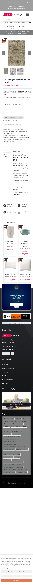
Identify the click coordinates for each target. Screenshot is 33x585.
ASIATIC (25, 418)
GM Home (23, 421)
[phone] (12, 353)
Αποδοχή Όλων (16, 580)
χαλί (21, 139)
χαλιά (23, 139)
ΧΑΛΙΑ (13, 472)
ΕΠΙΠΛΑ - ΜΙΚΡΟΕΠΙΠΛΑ (10, 446)
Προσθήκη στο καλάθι (13, 118)
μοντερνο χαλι (16, 139)
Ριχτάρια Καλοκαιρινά (9, 467)
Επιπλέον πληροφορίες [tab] (6, 155)
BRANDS (11, 131)
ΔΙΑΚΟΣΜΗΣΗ (7, 434)
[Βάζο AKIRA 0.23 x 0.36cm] (10, 226)
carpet (10, 135)
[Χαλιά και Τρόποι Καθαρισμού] (16, 401)
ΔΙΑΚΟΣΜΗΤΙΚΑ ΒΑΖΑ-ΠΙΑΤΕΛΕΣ (12, 436)
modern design (22, 137)
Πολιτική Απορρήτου (6, 568)
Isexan (6, 424)
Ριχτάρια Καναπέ (19, 467)
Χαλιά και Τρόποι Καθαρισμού (16, 404)
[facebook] (4, 353)
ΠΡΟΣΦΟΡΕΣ (7, 464)
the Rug (24, 426)
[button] (12, 124)
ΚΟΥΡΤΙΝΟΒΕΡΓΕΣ (8, 457)
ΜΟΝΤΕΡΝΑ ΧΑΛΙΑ (8, 133)
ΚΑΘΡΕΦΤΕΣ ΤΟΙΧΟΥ (9, 452)
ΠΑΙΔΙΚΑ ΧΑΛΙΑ (19, 462)
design (26, 135)
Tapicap (18, 426)
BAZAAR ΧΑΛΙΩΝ (8, 421)
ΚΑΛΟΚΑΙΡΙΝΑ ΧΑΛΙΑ (21, 452)
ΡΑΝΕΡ (13, 464)
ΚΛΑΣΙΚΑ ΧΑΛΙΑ (16, 454)
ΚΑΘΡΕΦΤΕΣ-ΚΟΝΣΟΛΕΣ (22, 449)
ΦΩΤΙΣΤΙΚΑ (7, 472)
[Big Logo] (12, 12)
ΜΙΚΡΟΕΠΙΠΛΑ (15, 459)
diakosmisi (6, 137)
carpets (14, 135)
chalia (21, 135)
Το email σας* (16, 301)
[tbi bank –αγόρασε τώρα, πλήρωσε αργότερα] (16, 316)
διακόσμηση (9, 139)
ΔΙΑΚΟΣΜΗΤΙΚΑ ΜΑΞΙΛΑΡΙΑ (10, 439)
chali (18, 135)
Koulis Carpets (19, 131)
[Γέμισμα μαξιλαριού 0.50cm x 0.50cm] (25, 259)
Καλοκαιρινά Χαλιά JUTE (20, 457)
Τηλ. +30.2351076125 (9, 346)
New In (25, 131)
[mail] (8, 353)
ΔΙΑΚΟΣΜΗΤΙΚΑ (16, 434)
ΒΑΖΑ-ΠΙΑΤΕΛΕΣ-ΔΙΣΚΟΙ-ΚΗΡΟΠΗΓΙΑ (13, 431)
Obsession (6, 426)
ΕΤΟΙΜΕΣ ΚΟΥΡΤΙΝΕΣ (9, 449)
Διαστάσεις (7, 104)
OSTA (12, 426)
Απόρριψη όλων (16, 576)
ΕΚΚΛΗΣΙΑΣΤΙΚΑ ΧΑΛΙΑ (10, 444)
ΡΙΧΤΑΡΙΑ (19, 464)
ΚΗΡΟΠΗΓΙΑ (7, 454)
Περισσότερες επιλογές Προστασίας (16, 572)
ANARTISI (18, 418)
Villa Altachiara (8, 429)
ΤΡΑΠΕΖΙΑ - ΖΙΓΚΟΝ (22, 469)
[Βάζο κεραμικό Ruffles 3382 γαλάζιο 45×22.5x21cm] (25, 226)
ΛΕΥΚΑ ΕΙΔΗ (7, 459)
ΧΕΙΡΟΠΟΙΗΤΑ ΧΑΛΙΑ (22, 472)
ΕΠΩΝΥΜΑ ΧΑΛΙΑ (22, 446)
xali (28, 137)
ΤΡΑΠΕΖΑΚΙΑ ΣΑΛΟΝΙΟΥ (10, 469)
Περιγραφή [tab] (5, 150)
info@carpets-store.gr (17, 9)
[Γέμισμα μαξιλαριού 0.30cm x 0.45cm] (10, 259)
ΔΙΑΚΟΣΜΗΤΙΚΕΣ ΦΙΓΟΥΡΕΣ (10, 441)
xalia (4, 139)
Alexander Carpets (9, 418)
